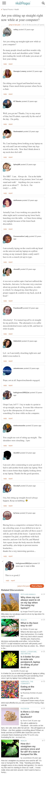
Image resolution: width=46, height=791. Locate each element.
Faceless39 (18, 308)
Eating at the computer (27, 687)
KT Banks (17, 101)
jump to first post (23, 586)
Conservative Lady (21, 236)
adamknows (18, 368)
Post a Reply (37, 586)
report (10, 64)
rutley (15, 29)
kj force (16, 513)
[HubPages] (23, 3)
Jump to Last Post (14, 25)
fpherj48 (16, 164)
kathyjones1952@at (21, 392)
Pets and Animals (28, 594)
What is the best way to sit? (29, 624)
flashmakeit (18, 131)
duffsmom (17, 200)
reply (5, 64)
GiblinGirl (17, 341)
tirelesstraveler (19, 425)
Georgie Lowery (19, 71)
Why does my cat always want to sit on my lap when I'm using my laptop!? (30, 602)
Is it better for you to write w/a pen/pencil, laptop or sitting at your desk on (30, 662)
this (33, 566)
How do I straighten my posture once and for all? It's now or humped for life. (30, 748)
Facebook (25, 709)
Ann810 (16, 453)
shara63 (16, 269)
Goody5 (16, 486)
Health (24, 620)
